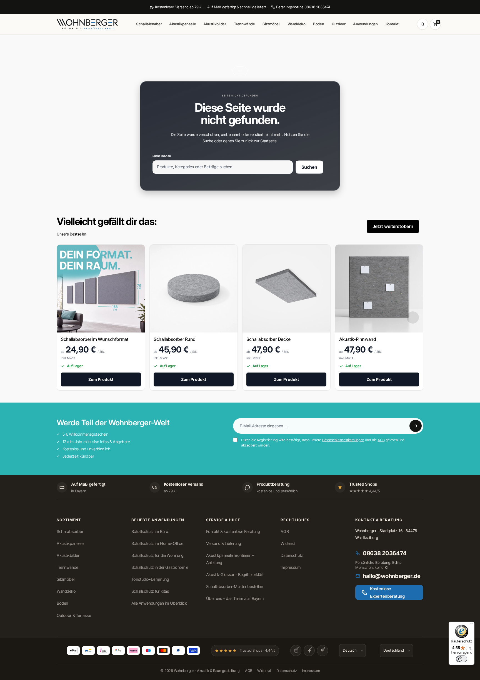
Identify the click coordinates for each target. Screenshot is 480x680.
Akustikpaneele (182, 24)
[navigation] (412, 317)
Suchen (309, 167)
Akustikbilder (214, 24)
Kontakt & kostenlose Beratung (233, 531)
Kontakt (392, 24)
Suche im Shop (161, 155)
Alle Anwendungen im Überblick (159, 603)
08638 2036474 (385, 553)
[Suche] (422, 24)
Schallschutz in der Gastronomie (159, 567)
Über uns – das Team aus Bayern (235, 598)
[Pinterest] (322, 650)
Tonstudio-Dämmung (150, 579)
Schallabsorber (149, 24)
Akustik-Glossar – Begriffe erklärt (235, 574)
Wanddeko (297, 24)
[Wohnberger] (91, 24)
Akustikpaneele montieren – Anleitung (230, 559)
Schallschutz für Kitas (150, 591)
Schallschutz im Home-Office (157, 543)
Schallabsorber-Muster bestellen (234, 586)
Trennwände (244, 24)
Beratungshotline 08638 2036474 (303, 7)
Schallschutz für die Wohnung (157, 555)
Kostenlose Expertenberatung (387, 592)
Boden (318, 24)
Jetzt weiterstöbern (392, 226)
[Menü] (471, 625)
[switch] (461, 659)
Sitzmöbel (270, 24)
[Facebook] (309, 650)
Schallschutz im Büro (149, 531)
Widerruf (288, 543)
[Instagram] (295, 650)
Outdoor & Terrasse (74, 615)
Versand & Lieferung (223, 543)
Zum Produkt (101, 379)
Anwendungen (365, 24)
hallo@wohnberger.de (391, 576)
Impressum (291, 567)
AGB (381, 440)
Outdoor (338, 24)
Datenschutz (292, 555)
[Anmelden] (415, 426)
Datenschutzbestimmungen (343, 440)
